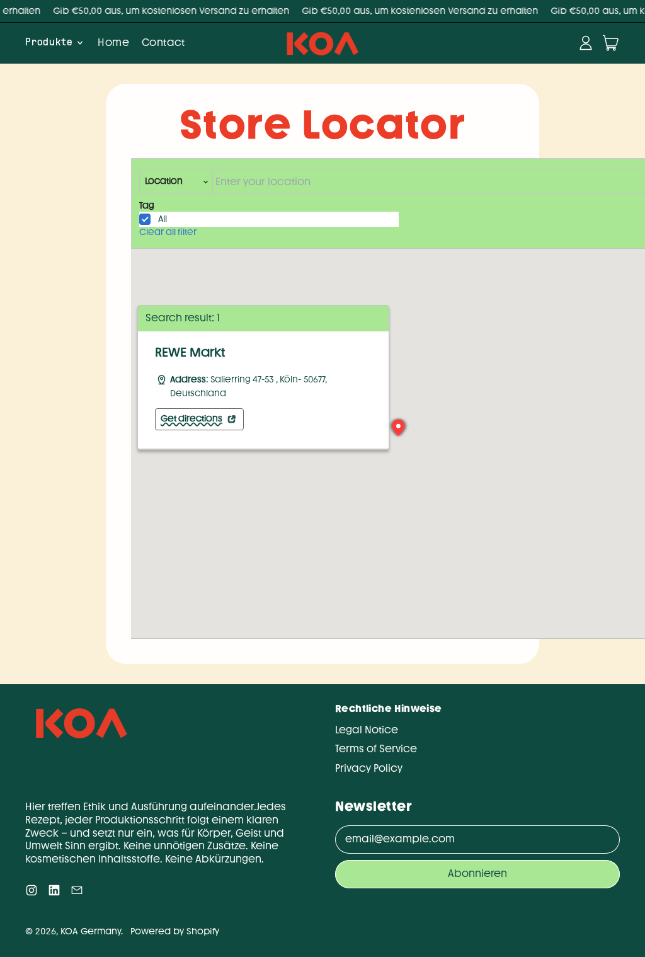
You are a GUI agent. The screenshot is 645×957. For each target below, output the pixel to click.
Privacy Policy (368, 768)
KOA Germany (90, 931)
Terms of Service (376, 749)
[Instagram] (31, 893)
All (162, 219)
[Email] (77, 893)
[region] (263, 390)
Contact (163, 43)
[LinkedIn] (54, 893)
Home (113, 43)
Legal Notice (366, 730)
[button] (398, 428)
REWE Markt (190, 352)
